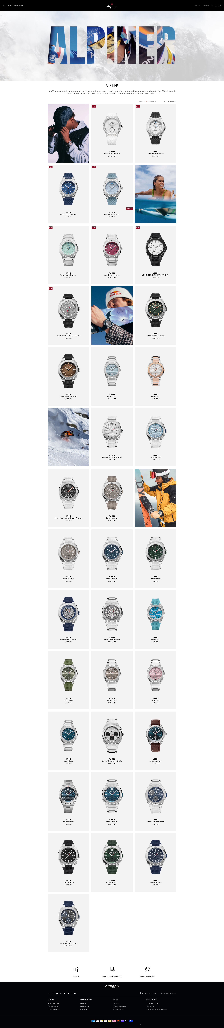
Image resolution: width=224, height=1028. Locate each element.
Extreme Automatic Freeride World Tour (68, 336)
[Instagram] (57, 993)
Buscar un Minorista (54, 1009)
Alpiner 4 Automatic (156, 761)
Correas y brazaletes (18, 5)
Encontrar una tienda (149, 993)
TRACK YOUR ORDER (118, 1009)
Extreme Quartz (112, 396)
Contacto (116, 1003)
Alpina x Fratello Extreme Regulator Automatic (68, 518)
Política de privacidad (110, 1024)
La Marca (83, 1003)
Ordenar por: (142, 101)
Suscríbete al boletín (169, 993)
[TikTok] (60, 993)
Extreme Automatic (155, 457)
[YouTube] (75, 993)
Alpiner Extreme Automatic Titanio (112, 457)
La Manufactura (85, 1006)
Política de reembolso (99, 1024)
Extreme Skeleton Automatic (68, 639)
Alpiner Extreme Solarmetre (155, 153)
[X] (53, 993)
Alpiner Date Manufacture (112, 153)
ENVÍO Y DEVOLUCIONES (152, 1003)
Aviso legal (138, 1024)
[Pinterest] (71, 993)
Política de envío (131, 1024)
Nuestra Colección (53, 1006)
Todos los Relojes (53, 1003)
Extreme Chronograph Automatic (112, 761)
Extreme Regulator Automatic (155, 822)
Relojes (9, 5)
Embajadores (84, 1009)
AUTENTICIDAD (150, 1006)
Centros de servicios (119, 1006)
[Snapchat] (64, 993)
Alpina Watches (89, 1024)
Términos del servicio (121, 1024)
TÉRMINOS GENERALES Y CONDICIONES (156, 1009)
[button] (4, 6)
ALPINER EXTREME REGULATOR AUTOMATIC (155, 275)
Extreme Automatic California (155, 336)
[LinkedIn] (68, 993)
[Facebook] (49, 993)
